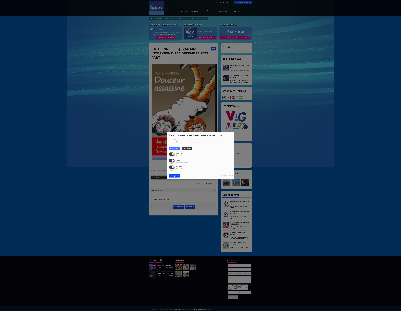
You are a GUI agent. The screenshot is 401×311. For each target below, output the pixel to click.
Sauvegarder (174, 176)
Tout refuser (187, 148)
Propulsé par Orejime (227, 175)
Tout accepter (174, 148)
